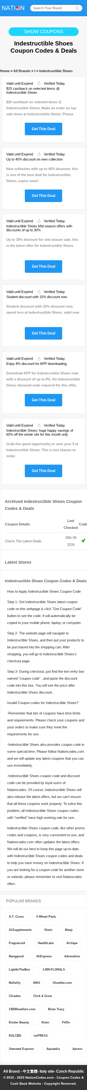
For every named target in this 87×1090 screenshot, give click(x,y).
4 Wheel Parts (46, 916)
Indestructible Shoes (56, 71)
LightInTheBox (19, 969)
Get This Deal (43, 128)
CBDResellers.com (22, 1009)
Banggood (16, 956)
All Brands (21, 71)
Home (5, 71)
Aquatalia (53, 1049)
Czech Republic (70, 1071)
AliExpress (44, 956)
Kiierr (45, 1022)
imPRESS (41, 1035)
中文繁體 (30, 1071)
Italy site (47, 1071)
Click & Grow (42, 996)
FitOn (66, 1022)
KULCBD (15, 1035)
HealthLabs (46, 943)
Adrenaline (72, 956)
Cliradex (15, 996)
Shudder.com (62, 982)
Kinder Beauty (19, 1022)
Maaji (69, 930)
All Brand (11, 1071)
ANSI (36, 982)
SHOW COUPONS (43, 31)
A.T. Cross (16, 916)
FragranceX (17, 943)
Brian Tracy (56, 1009)
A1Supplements (20, 930)
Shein (48, 930)
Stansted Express (21, 1049)
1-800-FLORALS (53, 969)
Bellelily (14, 982)
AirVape (71, 943)
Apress (77, 1049)
